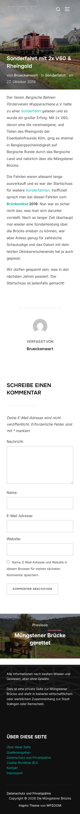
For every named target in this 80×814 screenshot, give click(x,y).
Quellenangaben (18, 752)
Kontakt (12, 768)
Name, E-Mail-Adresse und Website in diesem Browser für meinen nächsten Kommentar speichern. (37, 568)
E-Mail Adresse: (20, 516)
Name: (12, 492)
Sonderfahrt (55, 75)
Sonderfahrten (38, 190)
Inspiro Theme (29, 805)
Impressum (15, 773)
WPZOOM (53, 805)
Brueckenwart (26, 75)
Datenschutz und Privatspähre (29, 757)
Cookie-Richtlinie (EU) (22, 763)
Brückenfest (17, 204)
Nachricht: (15, 441)
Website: (14, 539)
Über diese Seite (19, 747)
